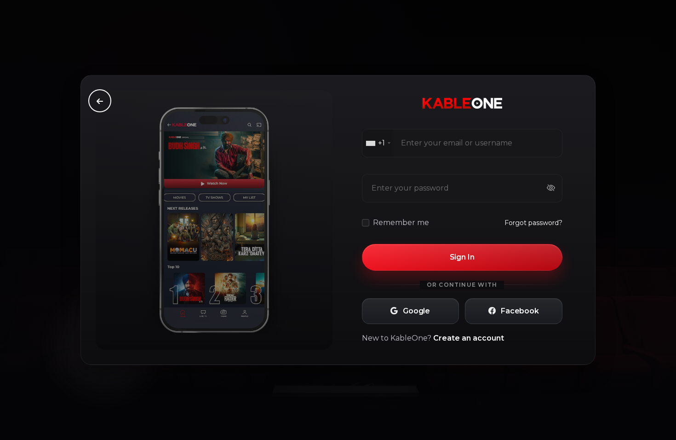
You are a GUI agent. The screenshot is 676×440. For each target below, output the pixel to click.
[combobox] (377, 143)
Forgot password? (533, 223)
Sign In (462, 257)
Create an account (468, 338)
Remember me (401, 222)
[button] (410, 311)
